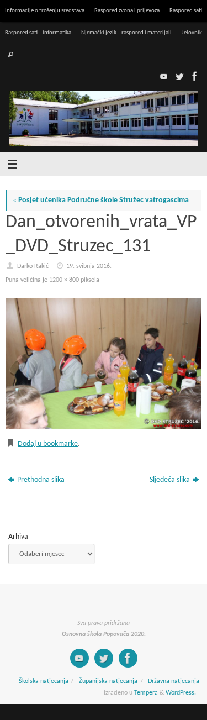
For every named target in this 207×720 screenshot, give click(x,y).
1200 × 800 (64, 280)
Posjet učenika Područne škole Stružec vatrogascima (101, 200)
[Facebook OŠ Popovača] (193, 76)
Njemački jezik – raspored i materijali (126, 32)
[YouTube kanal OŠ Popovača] (163, 76)
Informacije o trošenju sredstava (44, 10)
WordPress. (181, 693)
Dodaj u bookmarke (48, 444)
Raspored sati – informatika (38, 32)
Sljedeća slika (170, 479)
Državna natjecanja (173, 681)
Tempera (146, 693)
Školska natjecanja (43, 681)
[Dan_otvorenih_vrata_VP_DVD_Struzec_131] (103, 363)
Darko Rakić (33, 266)
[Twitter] (178, 76)
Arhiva (18, 536)
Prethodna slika (41, 479)
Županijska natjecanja (108, 681)
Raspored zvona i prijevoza (127, 10)
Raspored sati (185, 10)
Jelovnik (192, 32)
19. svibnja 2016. (89, 266)
